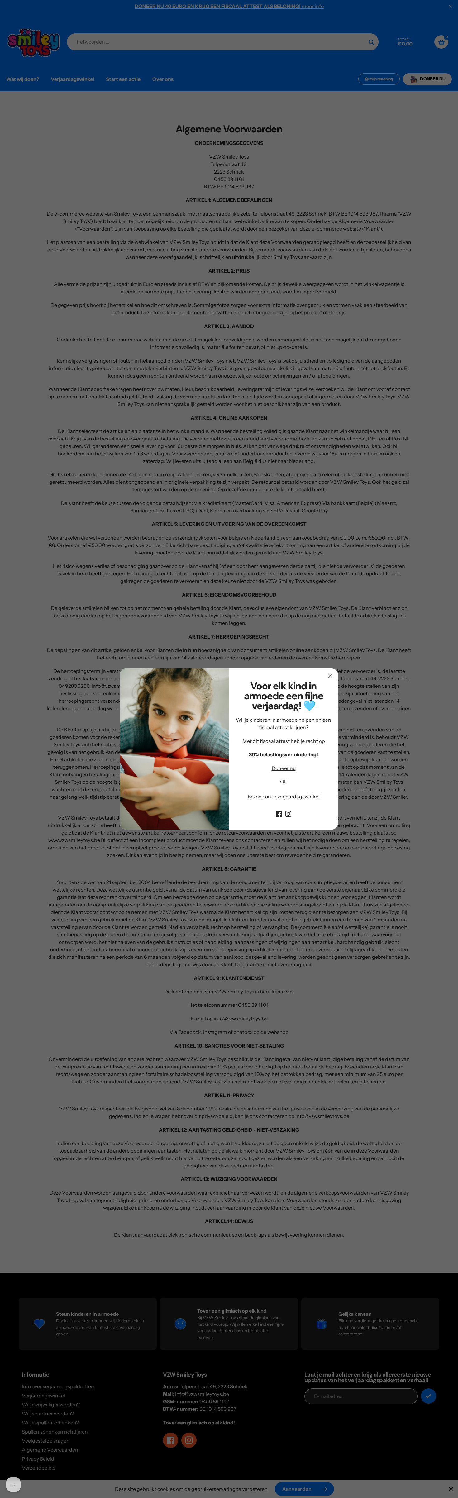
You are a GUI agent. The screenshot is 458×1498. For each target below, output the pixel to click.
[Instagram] (288, 813)
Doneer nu (284, 768)
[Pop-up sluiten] (330, 675)
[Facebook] (279, 813)
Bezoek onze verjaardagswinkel (284, 796)
